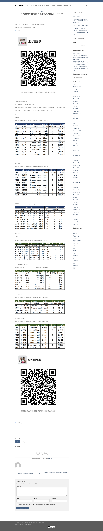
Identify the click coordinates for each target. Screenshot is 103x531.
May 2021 (75, 123)
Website (54, 498)
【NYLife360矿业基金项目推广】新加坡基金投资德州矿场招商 (80, 32)
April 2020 (75, 148)
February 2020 (76, 153)
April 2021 (75, 125)
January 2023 (76, 89)
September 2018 (77, 192)
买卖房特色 (76, 236)
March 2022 (76, 111)
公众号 (75, 238)
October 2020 (76, 135)
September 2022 (77, 96)
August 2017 (76, 212)
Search (74, 42)
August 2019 (76, 167)
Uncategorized (76, 231)
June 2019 (75, 172)
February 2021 (76, 128)
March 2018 (76, 207)
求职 (74, 248)
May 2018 (75, 202)
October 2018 (76, 190)
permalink (50, 458)
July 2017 (75, 214)
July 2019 (75, 170)
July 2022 (75, 101)
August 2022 (76, 98)
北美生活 (52, 5)
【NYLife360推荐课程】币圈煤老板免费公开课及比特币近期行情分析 (80, 20)
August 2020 (76, 138)
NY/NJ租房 (34, 5)
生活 (74, 253)
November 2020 (77, 133)
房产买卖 (40, 5)
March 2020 (76, 150)
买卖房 (75, 233)
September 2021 (77, 116)
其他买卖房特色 (77, 241)
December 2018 (77, 185)
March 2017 (76, 221)
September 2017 (77, 209)
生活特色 (75, 255)
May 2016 (75, 224)
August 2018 (76, 194)
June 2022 (75, 103)
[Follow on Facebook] (83, 1)
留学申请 (59, 5)
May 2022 (75, 106)
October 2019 (76, 162)
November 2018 (77, 187)
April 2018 (75, 204)
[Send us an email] (87, 1)
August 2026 (76, 84)
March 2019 (76, 180)
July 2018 (75, 197)
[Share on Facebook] (37, 454)
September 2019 (77, 165)
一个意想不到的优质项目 (79, 28)
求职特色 (75, 250)
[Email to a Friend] (42, 454)
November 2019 (77, 160)
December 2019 (77, 158)
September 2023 (77, 86)
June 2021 (75, 121)
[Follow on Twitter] (86, 1)
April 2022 (75, 108)
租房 (74, 263)
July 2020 (75, 140)
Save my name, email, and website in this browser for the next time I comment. (37, 504)
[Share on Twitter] (39, 454)
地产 (42, 11)
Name (18, 498)
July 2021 (75, 118)
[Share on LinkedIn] (47, 454)
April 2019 (75, 177)
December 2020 (77, 130)
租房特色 (75, 265)
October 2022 (76, 94)
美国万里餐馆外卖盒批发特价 (80, 25)
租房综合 (75, 268)
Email (35, 498)
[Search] (86, 5)
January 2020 (76, 155)
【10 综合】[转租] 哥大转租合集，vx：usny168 (28, 473)
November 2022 (77, 91)
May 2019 (75, 175)
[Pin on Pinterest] (44, 454)
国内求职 (75, 243)
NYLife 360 (45, 17)
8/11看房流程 (76, 16)
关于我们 (65, 5)
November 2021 (77, 113)
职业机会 (46, 5)
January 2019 (76, 182)
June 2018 (75, 199)
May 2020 (75, 145)
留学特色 (75, 260)
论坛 (70, 5)
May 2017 (75, 217)
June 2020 (75, 143)
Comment (19, 486)
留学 (74, 258)
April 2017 (75, 219)
